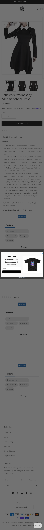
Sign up (12, 272)
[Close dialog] (41, 253)
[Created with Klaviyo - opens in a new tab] (22, 277)
